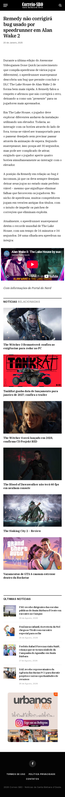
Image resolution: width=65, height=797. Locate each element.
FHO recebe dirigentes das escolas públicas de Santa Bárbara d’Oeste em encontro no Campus (40, 610)
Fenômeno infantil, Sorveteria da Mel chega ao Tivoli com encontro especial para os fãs (39, 630)
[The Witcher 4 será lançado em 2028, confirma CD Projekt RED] (32, 417)
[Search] (60, 5)
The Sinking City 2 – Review (22, 531)
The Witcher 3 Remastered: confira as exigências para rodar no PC (29, 346)
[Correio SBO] (32, 5)
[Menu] (5, 5)
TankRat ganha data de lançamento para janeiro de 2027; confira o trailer (30, 393)
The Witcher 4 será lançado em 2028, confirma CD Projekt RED (28, 439)
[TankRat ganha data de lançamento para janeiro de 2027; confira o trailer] (32, 371)
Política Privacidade (42, 774)
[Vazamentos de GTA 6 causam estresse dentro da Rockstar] (32, 553)
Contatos (32, 779)
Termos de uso (15, 774)
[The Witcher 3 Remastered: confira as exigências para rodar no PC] (32, 324)
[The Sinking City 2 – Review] (32, 510)
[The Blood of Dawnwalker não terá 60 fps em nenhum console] (32, 464)
